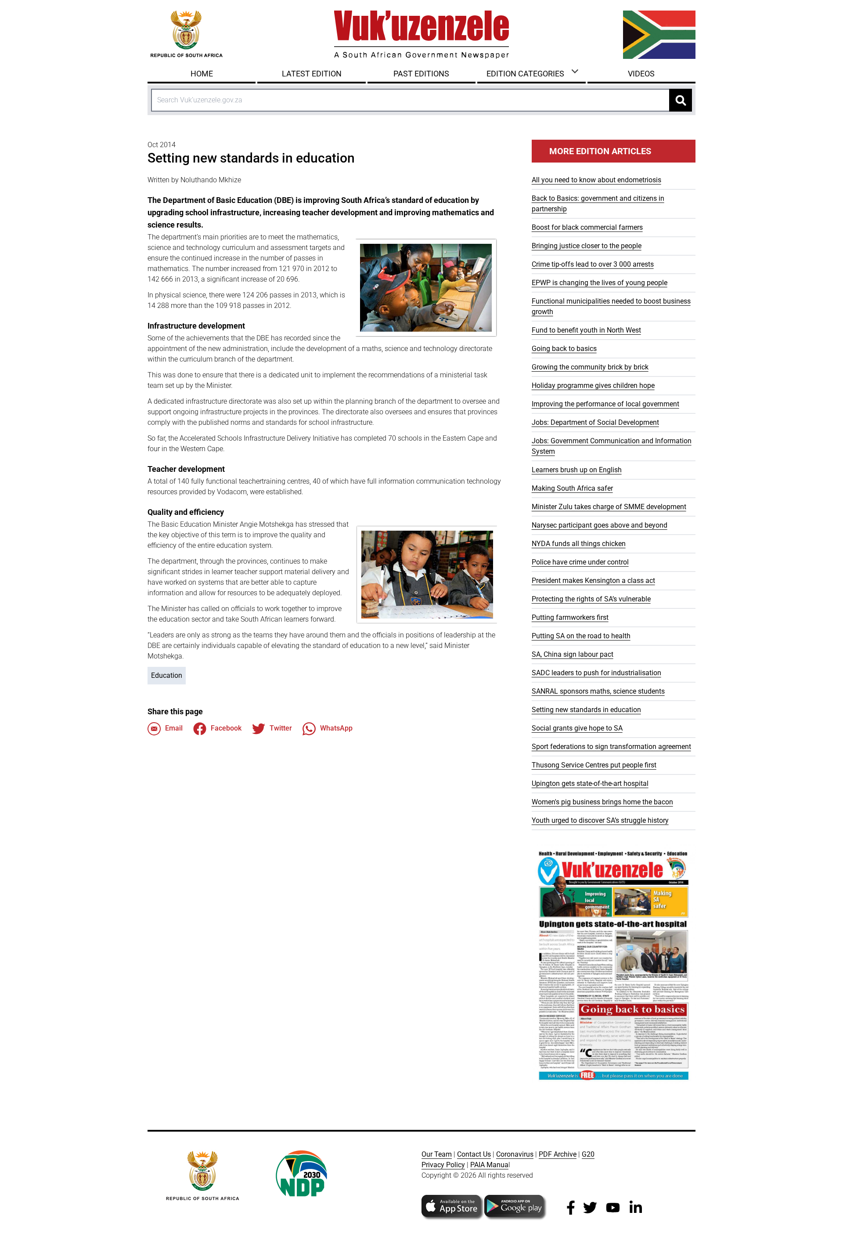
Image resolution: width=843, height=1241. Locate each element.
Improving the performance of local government (605, 404)
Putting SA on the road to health (581, 636)
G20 (588, 1154)
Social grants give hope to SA (577, 728)
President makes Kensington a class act (593, 580)
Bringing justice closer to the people (586, 246)
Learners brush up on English (577, 470)
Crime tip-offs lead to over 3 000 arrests (593, 264)
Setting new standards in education (586, 710)
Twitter (281, 728)
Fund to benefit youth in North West (586, 330)
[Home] (421, 35)
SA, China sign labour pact (572, 654)
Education (166, 675)
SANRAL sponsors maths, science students (598, 691)
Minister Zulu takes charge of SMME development (609, 507)
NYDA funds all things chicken (579, 543)
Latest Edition (312, 73)
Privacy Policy (443, 1165)
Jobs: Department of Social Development (595, 422)
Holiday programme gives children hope (593, 385)
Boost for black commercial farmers (587, 227)
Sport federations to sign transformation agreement (611, 746)
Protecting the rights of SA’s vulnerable (591, 599)
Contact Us (474, 1154)
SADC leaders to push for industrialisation (596, 673)
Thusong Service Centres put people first (594, 765)
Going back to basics (564, 348)
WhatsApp (336, 728)
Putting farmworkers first (570, 617)
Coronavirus (514, 1154)
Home (202, 73)
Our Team (437, 1154)
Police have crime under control (580, 562)
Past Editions (421, 73)
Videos (641, 73)
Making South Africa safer (572, 488)
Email (174, 728)
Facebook (226, 728)
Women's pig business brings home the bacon (602, 802)
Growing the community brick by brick (590, 367)
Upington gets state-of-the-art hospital (590, 783)
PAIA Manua (489, 1165)
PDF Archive (557, 1154)
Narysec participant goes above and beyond (599, 525)
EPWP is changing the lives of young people (599, 283)
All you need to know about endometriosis (596, 180)
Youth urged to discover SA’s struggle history (600, 820)
